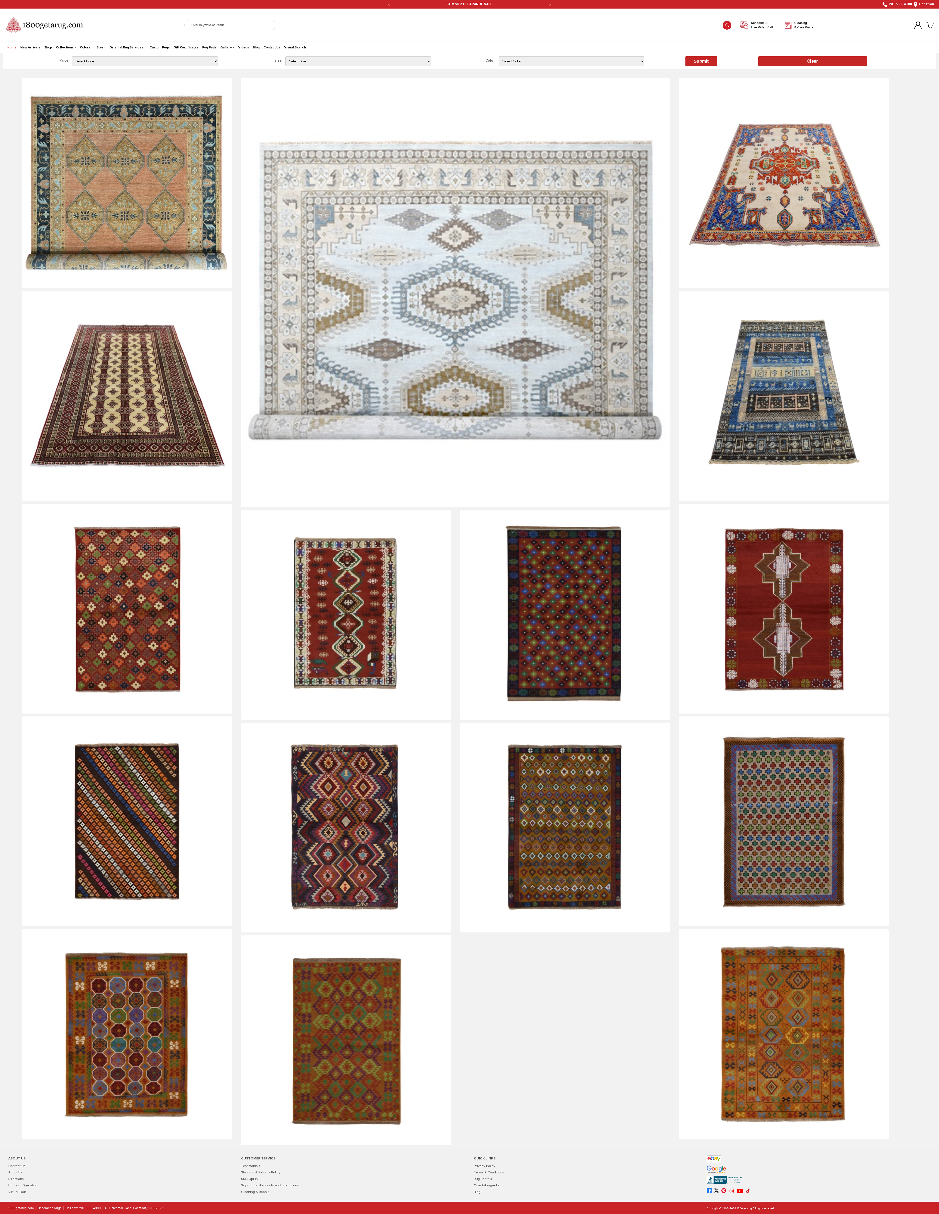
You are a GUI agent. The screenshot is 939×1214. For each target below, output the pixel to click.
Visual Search (295, 47)
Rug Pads (209, 47)
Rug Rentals (483, 1179)
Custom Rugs (160, 47)
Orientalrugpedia (487, 1185)
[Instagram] (733, 1191)
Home (11, 47)
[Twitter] (717, 1191)
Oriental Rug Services (126, 47)
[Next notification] (550, 4)
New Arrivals (30, 47)
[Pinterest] (725, 1191)
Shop (48, 47)
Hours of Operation (23, 1185)
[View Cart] (930, 25)
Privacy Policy (484, 1166)
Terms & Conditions (489, 1172)
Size (100, 47)
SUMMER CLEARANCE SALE (469, 4)
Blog (256, 47)
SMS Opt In (249, 1179)
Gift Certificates (186, 47)
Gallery (226, 47)
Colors (85, 47)
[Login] (918, 25)
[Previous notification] (389, 4)
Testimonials (250, 1166)
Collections (65, 47)
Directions (16, 1179)
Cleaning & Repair (255, 1192)
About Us (15, 1172)
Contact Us (272, 47)
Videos (243, 47)
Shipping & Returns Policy (260, 1172)
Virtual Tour (17, 1192)
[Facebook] (710, 1191)
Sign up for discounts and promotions (270, 1185)
